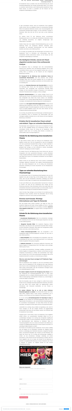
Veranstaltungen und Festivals (46, 1)
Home (22, 0)
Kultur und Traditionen (35, 0)
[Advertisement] (36, 18)
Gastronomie (29, 0)
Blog (25, 0)
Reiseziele (41, 0)
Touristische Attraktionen (48, 0)
